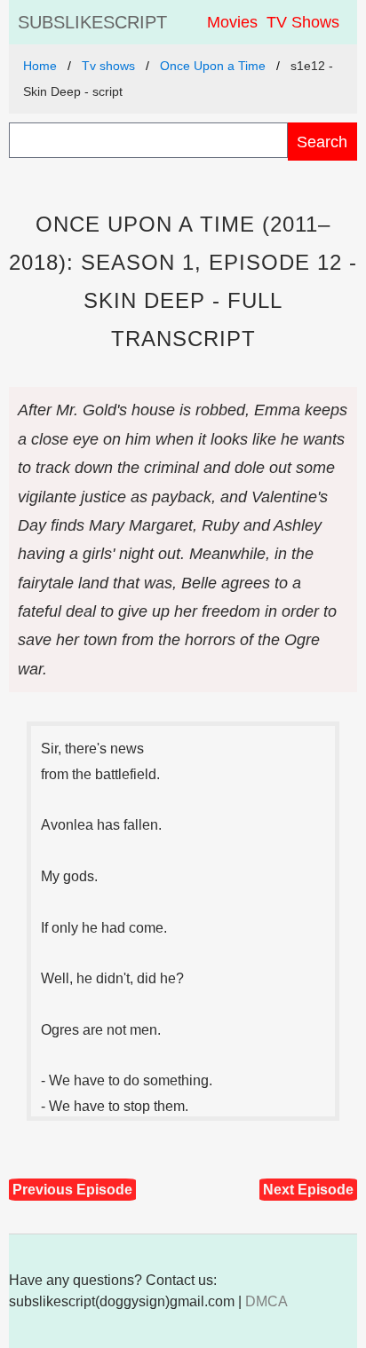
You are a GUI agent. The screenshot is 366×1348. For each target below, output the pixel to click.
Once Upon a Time (213, 66)
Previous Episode (72, 1189)
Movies (232, 22)
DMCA (266, 1301)
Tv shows (108, 66)
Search (322, 141)
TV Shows (303, 22)
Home (40, 66)
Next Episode (308, 1189)
